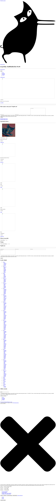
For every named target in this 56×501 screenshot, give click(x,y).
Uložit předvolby (15, 495)
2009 (4, 378)
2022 (4, 282)
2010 (4, 377)
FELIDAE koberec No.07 (4, 118)
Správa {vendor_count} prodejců (6, 493)
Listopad (5, 266)
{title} (3, 497)
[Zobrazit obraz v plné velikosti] (28, 98)
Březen (5, 270)
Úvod (3, 72)
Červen (5, 264)
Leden (5, 272)
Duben (5, 280)
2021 (4, 288)
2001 (4, 383)
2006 (4, 380)
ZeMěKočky (2, 142)
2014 (4, 349)
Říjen (4, 267)
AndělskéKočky (2, 77)
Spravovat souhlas (3, 500)
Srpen (4, 262)
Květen (5, 265)
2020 (4, 294)
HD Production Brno (16, 402)
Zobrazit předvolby (9, 495)
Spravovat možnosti (5, 491)
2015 (4, 339)
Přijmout (2, 495)
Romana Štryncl (2, 69)
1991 (4, 385)
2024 (4, 273)
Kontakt (3, 399)
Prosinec (5, 289)
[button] (28, 444)
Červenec (5, 263)
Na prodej (3, 74)
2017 (4, 320)
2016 (4, 330)
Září (4, 274)
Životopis (3, 73)
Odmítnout (5, 495)
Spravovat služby (4, 492)
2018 (4, 310)
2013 (4, 359)
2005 (4, 382)
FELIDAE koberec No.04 (4, 119)
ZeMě (1, 187)
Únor (4, 271)
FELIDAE (1, 162)
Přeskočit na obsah (3, 0)
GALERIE (1, 102)
